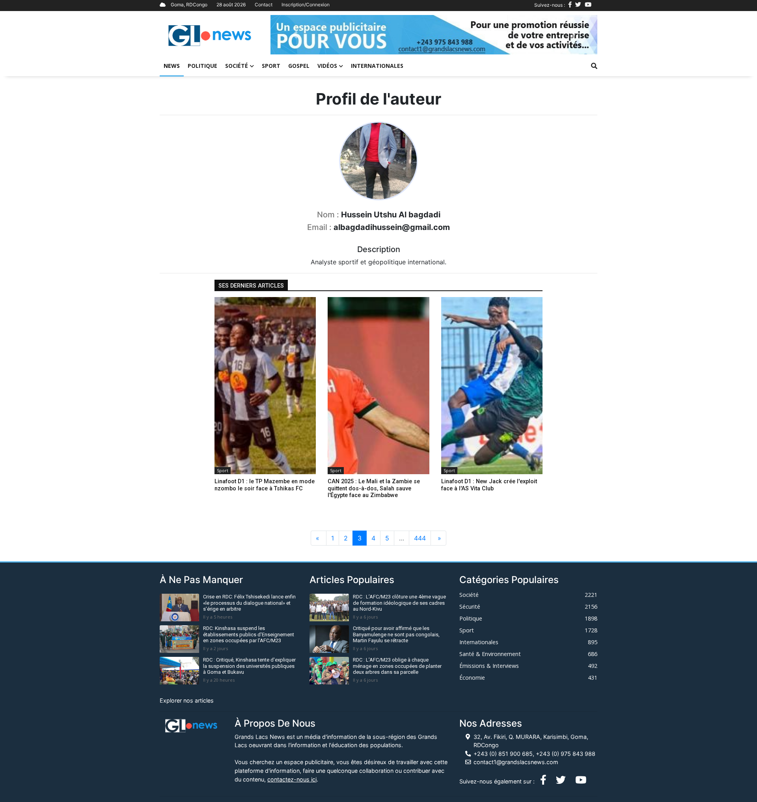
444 (420, 538)
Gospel (299, 65)
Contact (263, 4)
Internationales (377, 65)
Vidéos (327, 65)
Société (236, 65)
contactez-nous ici (292, 779)
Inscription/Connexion (306, 4)
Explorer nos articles (187, 700)
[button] (294, 34)
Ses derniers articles (251, 285)
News (172, 65)
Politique (202, 65)
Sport (271, 65)
